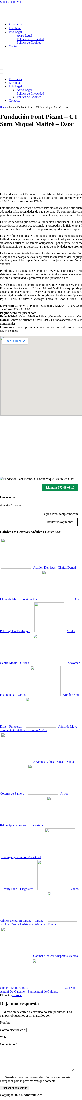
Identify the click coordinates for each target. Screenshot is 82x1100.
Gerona (17, 995)
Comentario (8, 1044)
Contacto (14, 46)
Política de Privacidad (30, 39)
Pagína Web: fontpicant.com (60, 514)
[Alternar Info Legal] (69, 86)
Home (3, 107)
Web (3, 1037)
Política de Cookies (29, 42)
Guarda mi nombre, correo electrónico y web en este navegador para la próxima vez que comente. (35, 1079)
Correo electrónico (13, 1029)
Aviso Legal (24, 35)
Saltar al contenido (11, 1)
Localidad (15, 28)
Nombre (6, 1022)
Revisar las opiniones (60, 522)
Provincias (15, 24)
